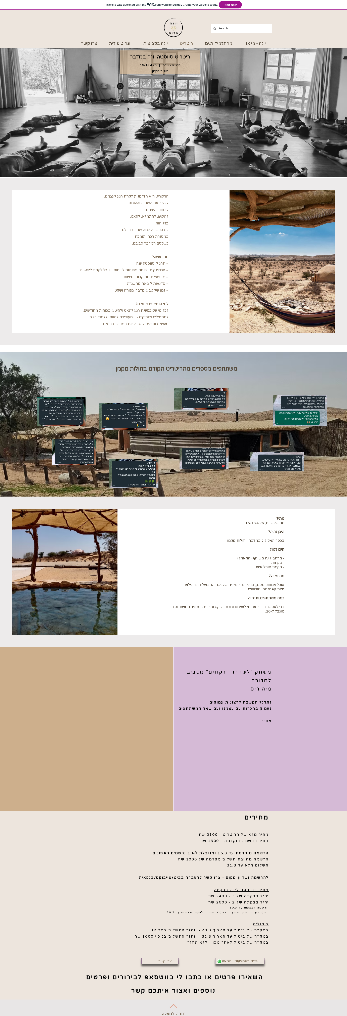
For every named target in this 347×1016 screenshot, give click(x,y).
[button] (160, 961)
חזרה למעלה (174, 1014)
